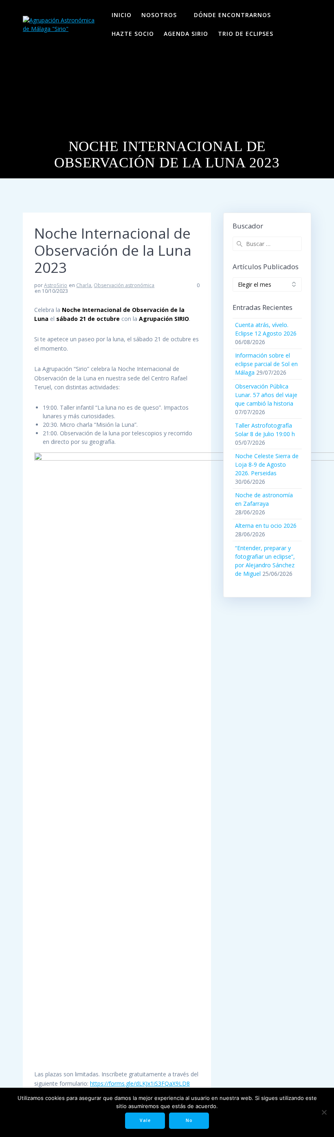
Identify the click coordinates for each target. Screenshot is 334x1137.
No (189, 1120)
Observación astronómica (124, 285)
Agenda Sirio (186, 33)
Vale (145, 1120)
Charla (83, 285)
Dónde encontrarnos (232, 15)
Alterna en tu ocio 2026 (266, 525)
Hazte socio (133, 33)
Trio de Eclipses (245, 33)
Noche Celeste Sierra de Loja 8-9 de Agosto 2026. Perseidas (267, 464)
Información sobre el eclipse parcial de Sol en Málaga (266, 363)
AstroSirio (55, 285)
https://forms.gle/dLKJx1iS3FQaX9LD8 (140, 1083)
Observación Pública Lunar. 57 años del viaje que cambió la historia (266, 394)
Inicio (122, 15)
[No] (324, 1112)
